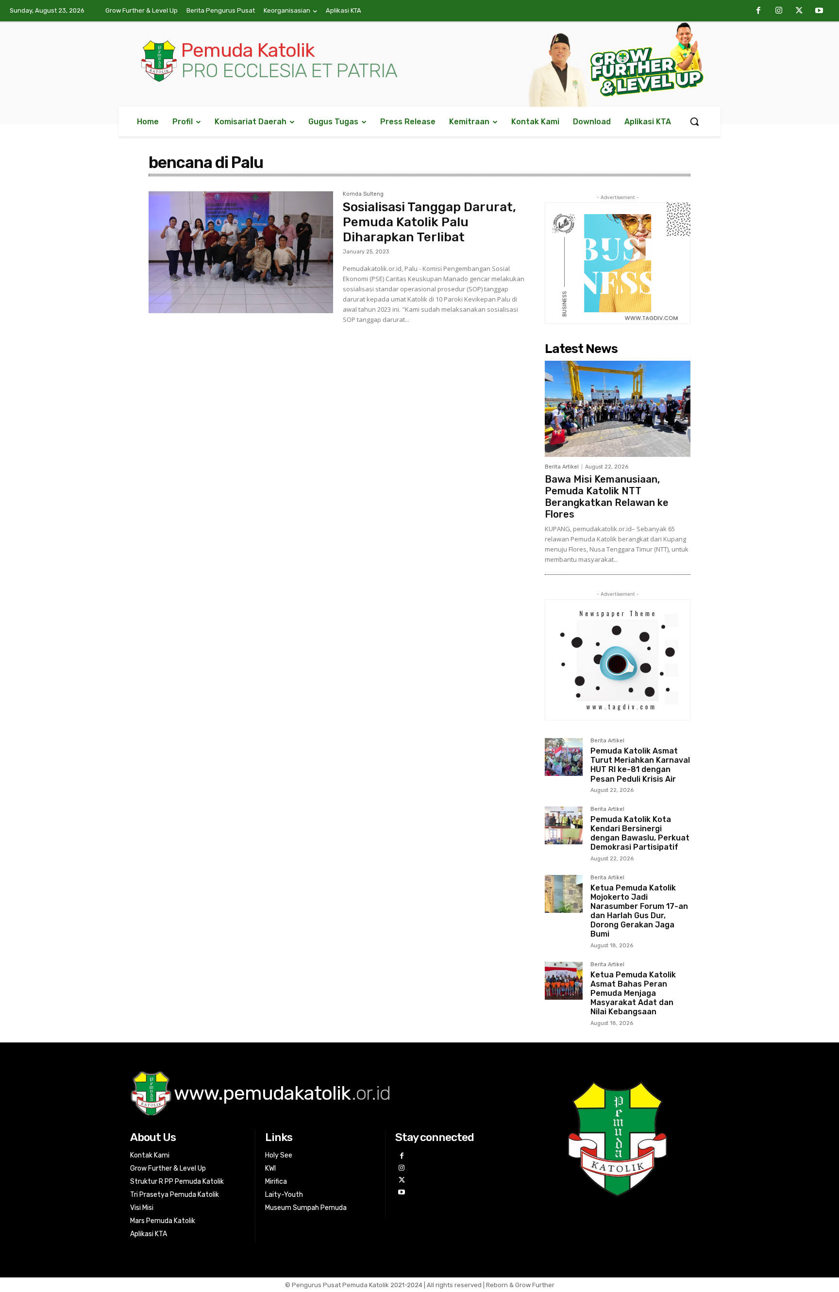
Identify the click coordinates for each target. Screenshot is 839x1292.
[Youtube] (819, 11)
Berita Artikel (562, 467)
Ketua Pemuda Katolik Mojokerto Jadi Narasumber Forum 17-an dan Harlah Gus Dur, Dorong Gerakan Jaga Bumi (639, 911)
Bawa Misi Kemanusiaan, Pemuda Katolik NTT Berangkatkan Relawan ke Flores (607, 496)
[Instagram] (779, 11)
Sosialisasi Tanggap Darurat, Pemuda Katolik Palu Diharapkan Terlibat (429, 222)
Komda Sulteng (363, 194)
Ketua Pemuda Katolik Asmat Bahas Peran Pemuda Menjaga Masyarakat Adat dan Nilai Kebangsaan (633, 993)
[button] (694, 121)
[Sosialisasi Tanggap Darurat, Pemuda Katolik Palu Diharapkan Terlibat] (241, 252)
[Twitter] (799, 11)
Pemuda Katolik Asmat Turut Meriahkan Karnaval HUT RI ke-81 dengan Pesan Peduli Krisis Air (640, 765)
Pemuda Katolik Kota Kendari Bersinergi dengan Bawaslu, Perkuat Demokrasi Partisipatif (639, 833)
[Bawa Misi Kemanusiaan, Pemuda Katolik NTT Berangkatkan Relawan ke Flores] (617, 409)
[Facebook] (759, 11)
